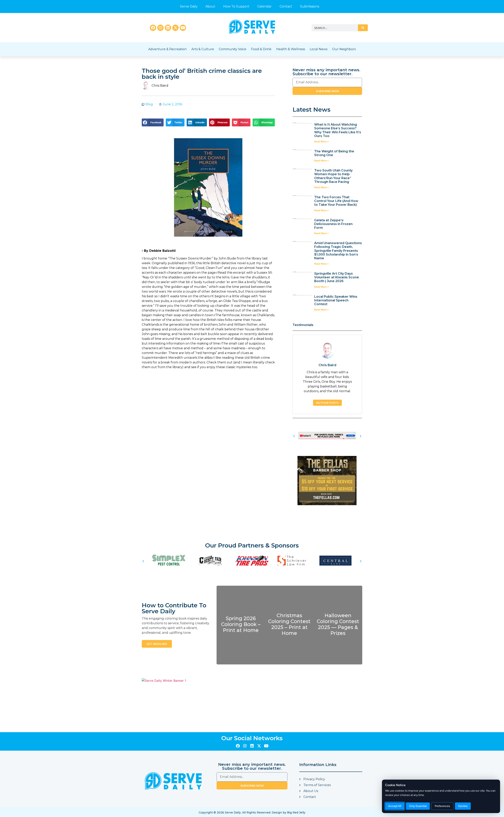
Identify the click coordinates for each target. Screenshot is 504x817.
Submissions (309, 6)
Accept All (394, 806)
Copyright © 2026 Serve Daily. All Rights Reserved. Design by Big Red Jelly (252, 812)
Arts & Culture (202, 49)
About (210, 6)
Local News (318, 49)
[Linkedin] (168, 28)
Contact (286, 6)
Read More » (321, 141)
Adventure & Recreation (167, 49)
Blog (149, 104)
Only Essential (418, 806)
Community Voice (232, 49)
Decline (463, 806)
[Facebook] (153, 28)
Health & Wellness (290, 49)
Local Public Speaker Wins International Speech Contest (335, 300)
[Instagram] (160, 28)
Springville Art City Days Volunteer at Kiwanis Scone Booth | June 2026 (336, 277)
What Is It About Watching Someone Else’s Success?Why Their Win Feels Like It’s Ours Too (337, 130)
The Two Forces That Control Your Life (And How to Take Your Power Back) (336, 201)
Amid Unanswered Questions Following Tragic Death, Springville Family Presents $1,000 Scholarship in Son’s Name (338, 250)
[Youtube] (183, 28)
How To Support (236, 6)
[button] (153, 122)
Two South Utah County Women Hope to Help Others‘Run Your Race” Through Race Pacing (333, 176)
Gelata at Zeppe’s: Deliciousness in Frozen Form (333, 224)
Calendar (264, 6)
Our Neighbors (344, 49)
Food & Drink (261, 49)
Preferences (442, 806)
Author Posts (327, 403)
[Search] (363, 27)
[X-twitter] (175, 28)
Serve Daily (188, 6)
